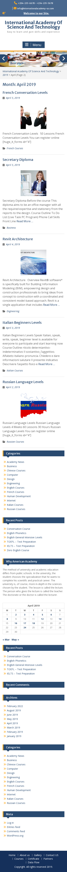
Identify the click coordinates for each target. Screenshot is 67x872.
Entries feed (13, 827)
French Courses (15, 148)
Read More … (24, 221)
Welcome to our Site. (36, 13)
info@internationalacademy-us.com (35, 8)
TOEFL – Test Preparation (21, 541)
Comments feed (16, 831)
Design (11, 479)
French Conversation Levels (25, 92)
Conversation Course (18, 528)
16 (16, 623)
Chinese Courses (16, 470)
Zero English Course (18, 550)
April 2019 (12, 723)
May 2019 (12, 719)
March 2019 (13, 727)
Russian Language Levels (23, 382)
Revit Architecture (18, 239)
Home (12, 855)
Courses (19, 859)
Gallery (38, 855)
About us (25, 855)
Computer (12, 474)
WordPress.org (15, 835)
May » (15, 639)
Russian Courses (15, 441)
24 (25, 627)
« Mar (6, 639)
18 (33, 623)
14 (60, 619)
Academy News (15, 462)
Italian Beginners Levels (22, 322)
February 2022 (15, 706)
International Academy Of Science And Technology (33, 25)
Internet (11, 500)
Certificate (33, 859)
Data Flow (33, 862)
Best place (17, 63)
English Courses (15, 487)
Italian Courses (15, 370)
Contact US (52, 855)
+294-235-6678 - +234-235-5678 (35, 3)
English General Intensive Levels (24, 537)
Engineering (13, 311)
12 (42, 619)
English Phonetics (16, 533)
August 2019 (14, 710)
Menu (37, 45)
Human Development (19, 496)
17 (25, 623)
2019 (5, 74)
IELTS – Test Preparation (21, 546)
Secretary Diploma (18, 159)
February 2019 (15, 731)
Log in (10, 822)
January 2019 (14, 736)
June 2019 (12, 714)
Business (11, 227)
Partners (48, 859)
